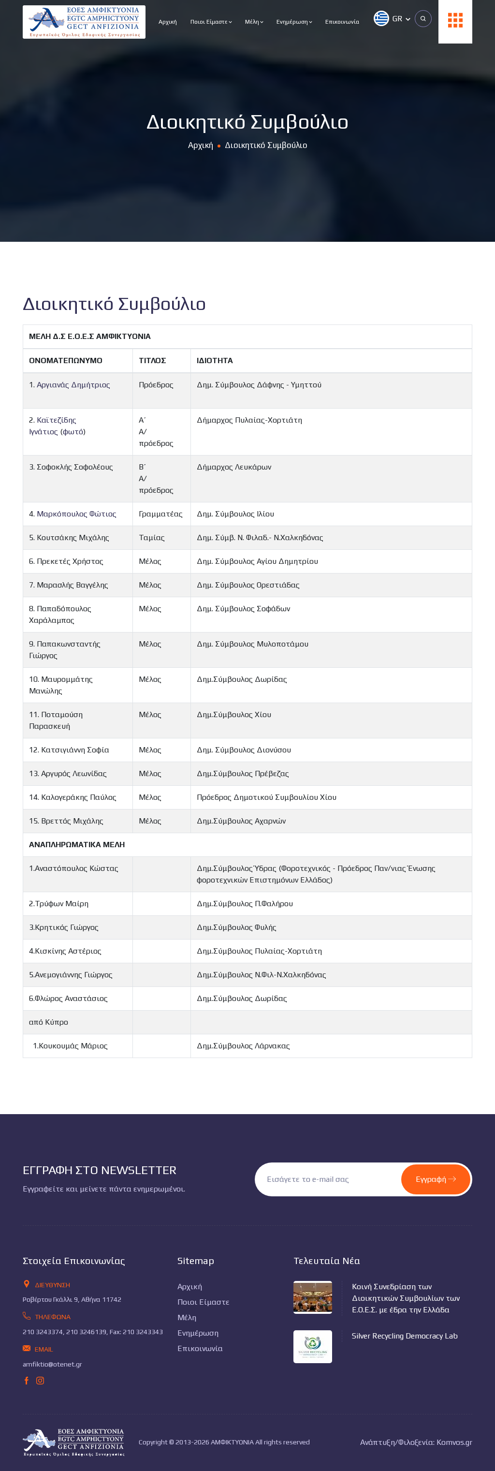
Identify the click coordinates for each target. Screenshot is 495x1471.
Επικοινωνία (342, 21)
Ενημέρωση (293, 21)
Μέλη (253, 21)
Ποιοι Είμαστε (209, 21)
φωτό (73, 431)
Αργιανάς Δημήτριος (73, 384)
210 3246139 (86, 1332)
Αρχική (168, 21)
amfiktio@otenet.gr (52, 1364)
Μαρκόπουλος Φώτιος (76, 513)
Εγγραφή (432, 1179)
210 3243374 (43, 1332)
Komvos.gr (454, 1442)
